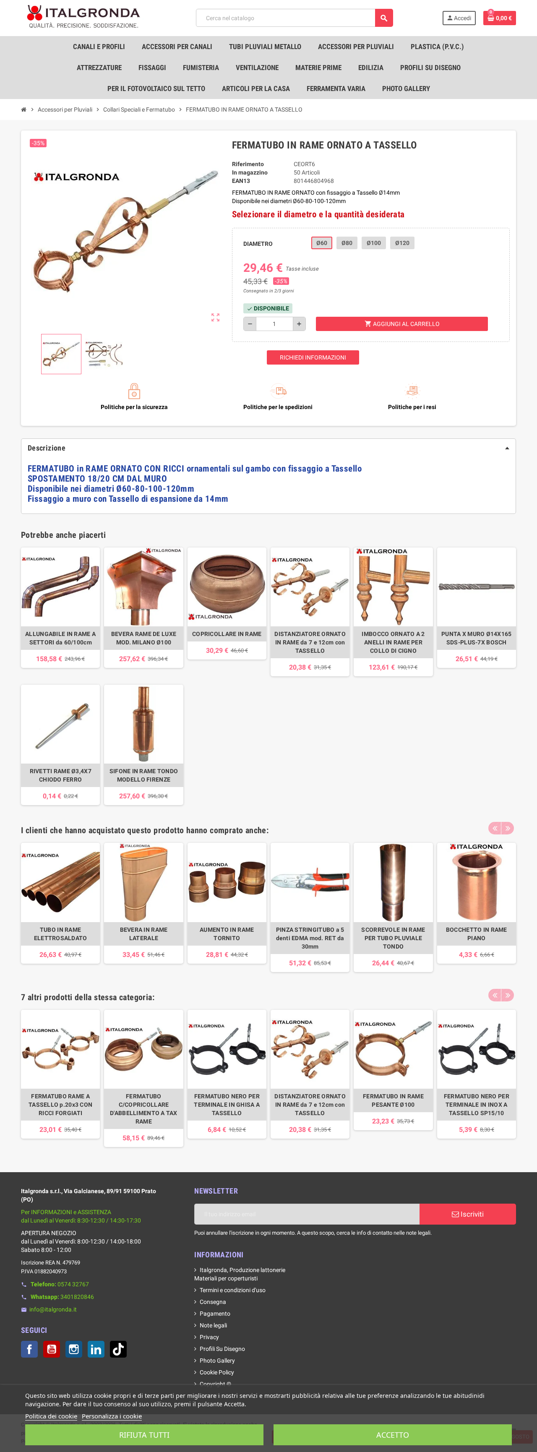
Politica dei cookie (51, 1416)
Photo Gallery (217, 1360)
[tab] (268, 448)
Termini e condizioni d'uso (233, 1290)
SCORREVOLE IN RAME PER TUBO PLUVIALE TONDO (393, 938)
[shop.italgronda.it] (84, 17)
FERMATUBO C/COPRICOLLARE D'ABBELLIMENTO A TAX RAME (143, 1109)
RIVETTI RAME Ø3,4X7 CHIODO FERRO (60, 775)
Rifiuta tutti (144, 1435)
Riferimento (248, 164)
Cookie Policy (217, 1372)
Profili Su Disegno (222, 1348)
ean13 (241, 180)
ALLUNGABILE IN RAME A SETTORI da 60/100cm (60, 638)
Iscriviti (471, 1214)
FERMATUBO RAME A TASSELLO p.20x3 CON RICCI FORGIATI (60, 1104)
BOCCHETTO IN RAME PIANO (476, 933)
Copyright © (215, 1384)
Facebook (29, 1349)
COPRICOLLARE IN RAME (227, 634)
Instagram (73, 1349)
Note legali (213, 1325)
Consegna (213, 1301)
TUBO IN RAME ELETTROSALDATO (60, 933)
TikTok (118, 1349)
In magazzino (250, 172)
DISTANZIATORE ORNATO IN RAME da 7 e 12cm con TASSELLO (310, 642)
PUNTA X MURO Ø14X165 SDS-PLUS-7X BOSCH (476, 638)
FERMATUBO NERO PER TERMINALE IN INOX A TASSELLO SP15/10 (476, 1104)
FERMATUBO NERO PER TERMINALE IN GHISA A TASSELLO (227, 1104)
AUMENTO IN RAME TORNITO (227, 933)
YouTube (51, 1349)
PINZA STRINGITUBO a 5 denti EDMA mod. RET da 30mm (310, 938)
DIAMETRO (258, 243)
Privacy (209, 1337)
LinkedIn (96, 1349)
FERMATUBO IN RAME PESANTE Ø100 (393, 1100)
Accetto (392, 1435)
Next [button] (507, 828)
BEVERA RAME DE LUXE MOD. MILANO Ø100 (143, 638)
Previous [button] (494, 828)
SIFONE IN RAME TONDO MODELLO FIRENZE (143, 775)
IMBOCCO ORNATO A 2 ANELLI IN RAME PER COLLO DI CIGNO (393, 642)
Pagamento (215, 1313)
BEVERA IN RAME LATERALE (144, 933)
